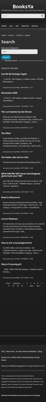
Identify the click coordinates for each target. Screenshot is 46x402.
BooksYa (23, 6)
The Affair (6, 133)
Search (11, 35)
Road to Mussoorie (10, 197)
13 (18, 286)
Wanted (25, 26)
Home (4, 26)
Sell (11, 26)
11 (9, 286)
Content (19, 35)
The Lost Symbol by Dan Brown (16, 111)
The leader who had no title (14, 157)
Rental (35, 26)
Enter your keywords (9, 48)
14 (22, 286)
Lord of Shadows (9, 219)
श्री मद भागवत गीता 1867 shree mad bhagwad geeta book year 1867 (20, 174)
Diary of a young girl (11, 264)
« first (8, 283)
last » (39, 286)
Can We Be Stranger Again (14, 74)
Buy (17, 26)
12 (13, 286)
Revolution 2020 (9, 93)
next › (32, 286)
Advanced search (10, 60)
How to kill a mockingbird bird (16, 243)
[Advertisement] (22, 308)
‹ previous (16, 283)
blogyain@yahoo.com (36, 366)
